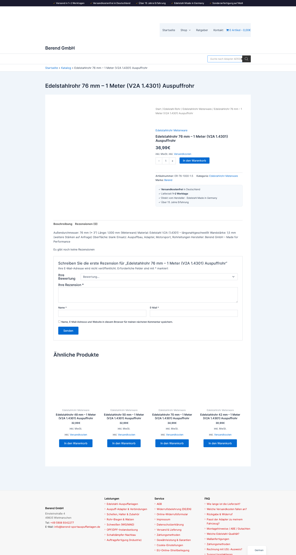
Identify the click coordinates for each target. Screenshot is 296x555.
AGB (159, 504)
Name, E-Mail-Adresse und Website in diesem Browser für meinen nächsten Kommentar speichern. (117, 321)
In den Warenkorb (194, 160)
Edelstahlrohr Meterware (197, 109)
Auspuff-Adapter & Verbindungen (127, 509)
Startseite (51, 68)
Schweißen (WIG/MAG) (120, 524)
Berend (168, 180)
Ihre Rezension (71, 285)
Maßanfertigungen (218, 539)
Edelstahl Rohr (171, 109)
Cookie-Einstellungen (170, 545)
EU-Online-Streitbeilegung (173, 550)
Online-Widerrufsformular (172, 514)
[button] (189, 30)
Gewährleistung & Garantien (174, 540)
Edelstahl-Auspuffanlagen (122, 504)
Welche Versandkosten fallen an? (227, 509)
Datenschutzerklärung (170, 524)
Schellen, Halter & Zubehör (123, 514)
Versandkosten (182, 153)
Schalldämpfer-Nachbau (121, 534)
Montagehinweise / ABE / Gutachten (228, 528)
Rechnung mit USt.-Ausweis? (224, 549)
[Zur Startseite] (73, 500)
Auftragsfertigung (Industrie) (124, 540)
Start (158, 109)
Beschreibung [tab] (62, 224)
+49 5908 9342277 (62, 522)
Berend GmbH (60, 48)
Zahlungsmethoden (168, 534)
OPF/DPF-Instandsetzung (122, 529)
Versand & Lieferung (169, 529)
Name (62, 307)
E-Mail (154, 307)
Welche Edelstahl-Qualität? (223, 533)
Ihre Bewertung (66, 276)
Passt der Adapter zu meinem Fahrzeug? (225, 521)
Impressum (163, 519)
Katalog (66, 68)
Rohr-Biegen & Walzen (120, 519)
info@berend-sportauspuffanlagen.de (77, 526)
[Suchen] (246, 58)
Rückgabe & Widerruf (219, 514)
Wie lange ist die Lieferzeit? (223, 504)
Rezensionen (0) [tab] (86, 224)
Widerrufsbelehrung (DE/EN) (174, 509)
